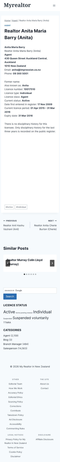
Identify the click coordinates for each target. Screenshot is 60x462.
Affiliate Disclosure (44, 439)
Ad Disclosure (15, 419)
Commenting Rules (15, 428)
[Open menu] (54, 5)
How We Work (15, 388)
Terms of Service (15, 447)
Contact (44, 388)
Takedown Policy (15, 415)
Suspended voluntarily (31, 318)
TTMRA (7, 322)
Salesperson (10, 348)
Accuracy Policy (15, 393)
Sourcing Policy (15, 402)
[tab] (24, 274)
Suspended (7, 319)
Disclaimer (16, 456)
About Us (44, 384)
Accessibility (15, 424)
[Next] (52, 263)
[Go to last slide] (8, 263)
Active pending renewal (24, 313)
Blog (5, 339)
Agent (7, 25)
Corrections (15, 406)
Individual (21, 207)
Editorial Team (15, 384)
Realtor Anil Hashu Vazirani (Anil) (13, 225)
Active (9, 207)
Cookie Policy (15, 452)
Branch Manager (12, 344)
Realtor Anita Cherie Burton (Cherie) (45, 225)
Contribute (15, 410)
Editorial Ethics (15, 397)
